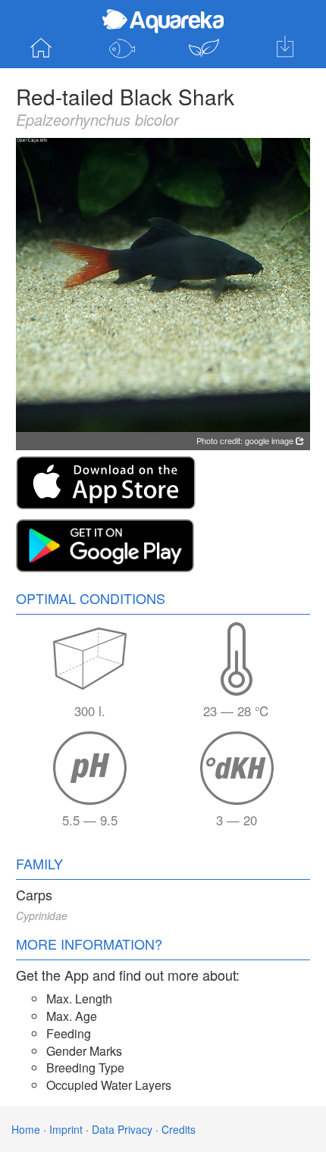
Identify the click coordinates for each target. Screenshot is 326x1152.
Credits (178, 1129)
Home (41, 48)
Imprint (66, 1129)
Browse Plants (204, 48)
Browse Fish (123, 48)
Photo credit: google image (246, 440)
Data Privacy (122, 1129)
